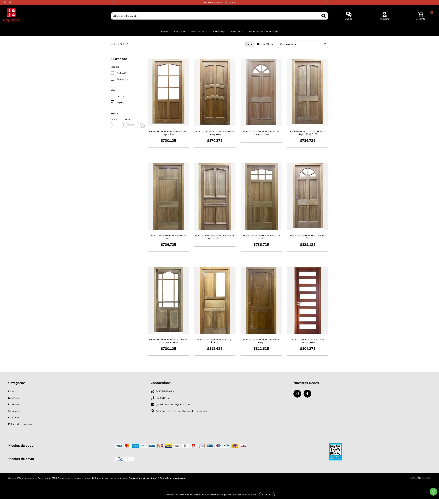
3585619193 (163, 397)
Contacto (237, 31)
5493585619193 (165, 391)
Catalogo (219, 31)
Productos (198, 31)
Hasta (128, 119)
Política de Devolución (263, 31)
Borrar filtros (265, 44)
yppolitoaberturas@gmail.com (173, 404)
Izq (247, 44)
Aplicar (142, 125)
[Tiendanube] (420, 478)
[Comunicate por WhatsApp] (433, 492)
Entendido (267, 495)
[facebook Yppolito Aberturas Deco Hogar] (10, 2)
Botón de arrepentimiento (173, 478)
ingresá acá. (150, 478)
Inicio (164, 31)
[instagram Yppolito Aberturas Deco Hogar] (5, 2)
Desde (114, 119)
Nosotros (180, 31)
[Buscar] (324, 16)
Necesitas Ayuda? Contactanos (219, 2)
